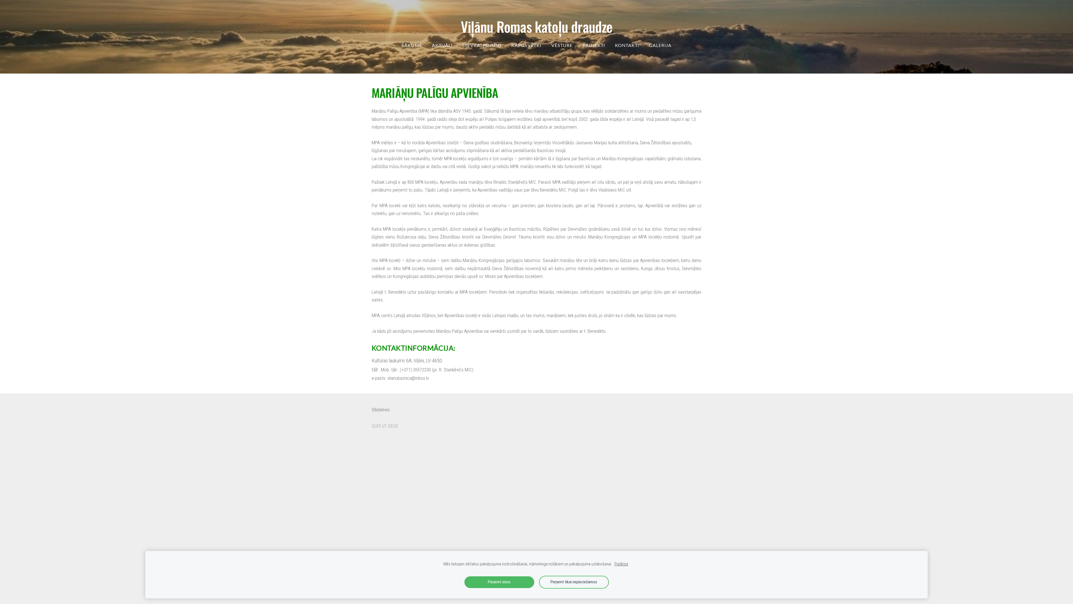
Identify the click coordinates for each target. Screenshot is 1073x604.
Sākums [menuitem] (412, 45)
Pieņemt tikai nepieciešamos (573, 581)
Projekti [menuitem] (594, 45)
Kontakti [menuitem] (627, 45)
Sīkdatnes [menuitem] (381, 409)
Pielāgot (621, 564)
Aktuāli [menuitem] (442, 45)
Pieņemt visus (499, 581)
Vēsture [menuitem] (562, 45)
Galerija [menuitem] (660, 45)
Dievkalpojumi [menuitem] (481, 45)
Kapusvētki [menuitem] (526, 45)
